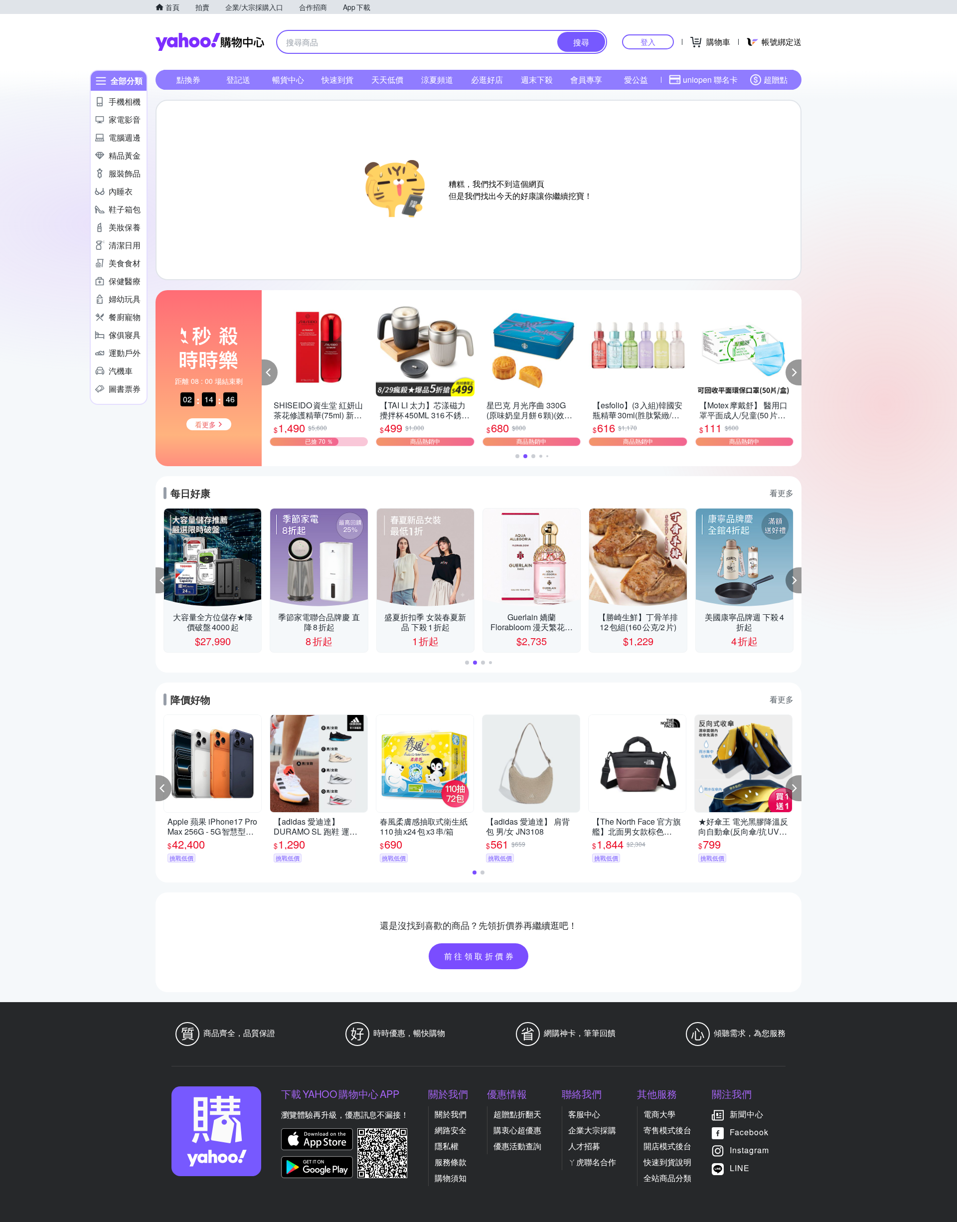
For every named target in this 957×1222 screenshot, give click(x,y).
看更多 (782, 493)
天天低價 (387, 79)
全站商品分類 (667, 1178)
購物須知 (451, 1178)
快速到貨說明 (667, 1162)
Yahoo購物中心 (210, 42)
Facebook (749, 1132)
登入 (647, 41)
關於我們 (451, 1114)
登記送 (238, 79)
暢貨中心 (288, 79)
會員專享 (586, 79)
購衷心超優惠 (517, 1130)
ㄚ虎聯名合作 (592, 1162)
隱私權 (447, 1146)
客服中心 (584, 1114)
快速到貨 (337, 79)
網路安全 (451, 1130)
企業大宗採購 (592, 1130)
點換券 (188, 79)
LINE (740, 1168)
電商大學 (659, 1114)
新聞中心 (747, 1114)
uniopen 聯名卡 (710, 79)
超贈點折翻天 (517, 1114)
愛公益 (636, 79)
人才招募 (584, 1146)
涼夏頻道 (437, 79)
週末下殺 (537, 79)
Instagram (749, 1150)
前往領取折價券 (480, 956)
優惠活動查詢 (517, 1146)
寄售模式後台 (667, 1130)
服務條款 (451, 1162)
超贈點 (776, 79)
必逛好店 (487, 79)
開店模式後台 (667, 1146)
